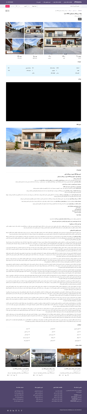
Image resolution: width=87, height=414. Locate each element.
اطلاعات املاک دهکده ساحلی (57, 399)
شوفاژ (78, 337)
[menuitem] (9, 2)
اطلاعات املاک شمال (68, 2)
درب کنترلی (26, 331)
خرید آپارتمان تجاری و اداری (38, 395)
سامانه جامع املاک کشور (19, 391)
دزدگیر (78, 334)
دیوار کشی (26, 334)
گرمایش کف (26, 340)
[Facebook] (21, 411)
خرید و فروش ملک (47, 2)
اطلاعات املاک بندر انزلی (58, 393)
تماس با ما (39, 2)
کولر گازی (52, 340)
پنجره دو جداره (25, 337)
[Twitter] (19, 411)
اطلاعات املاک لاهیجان (58, 395)
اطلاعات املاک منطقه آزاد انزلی (57, 401)
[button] (8, 11)
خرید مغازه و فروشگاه (39, 397)
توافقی (80, 19)
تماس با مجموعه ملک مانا (18, 401)
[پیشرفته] (16, 6)
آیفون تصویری (76, 329)
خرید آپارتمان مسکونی (39, 393)
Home (80, 10)
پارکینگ (52, 337)
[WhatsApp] (11, 411)
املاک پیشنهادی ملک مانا (19, 393)
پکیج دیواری (77, 340)
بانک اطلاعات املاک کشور (19, 395)
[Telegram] (8, 411)
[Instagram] (16, 411)
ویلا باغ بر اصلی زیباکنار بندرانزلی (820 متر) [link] (72, 369)
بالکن (53, 331)
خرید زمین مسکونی (39, 401)
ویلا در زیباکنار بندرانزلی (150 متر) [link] (48, 369)
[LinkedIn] (13, 411)
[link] (69, 358)
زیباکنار (70, 10)
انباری (78, 331)
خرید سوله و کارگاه (39, 399)
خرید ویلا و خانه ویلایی (39, 391)
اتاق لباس (52, 329)
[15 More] (14, 46)
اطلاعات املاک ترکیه (57, 2)
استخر (27, 329)
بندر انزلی (74, 10)
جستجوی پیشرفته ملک (19, 397)
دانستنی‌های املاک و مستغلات (18, 399)
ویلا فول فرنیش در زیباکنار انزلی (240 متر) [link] (21, 369)
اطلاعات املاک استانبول (58, 397)
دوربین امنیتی (51, 334)
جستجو (7, 6)
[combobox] (32, 6)
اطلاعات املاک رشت (58, 391)
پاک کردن (12, 6)
